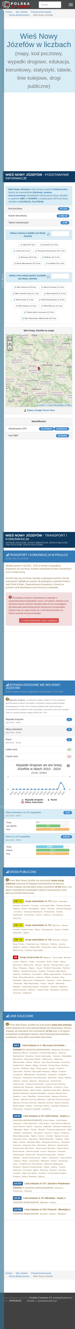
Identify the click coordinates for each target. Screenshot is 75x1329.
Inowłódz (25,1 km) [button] (56, 263)
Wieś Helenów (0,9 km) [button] (26, 287)
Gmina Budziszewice (19, 15)
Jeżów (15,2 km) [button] (22, 251)
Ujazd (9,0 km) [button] (28, 245)
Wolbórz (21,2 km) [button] (52, 257)
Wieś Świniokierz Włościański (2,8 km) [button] (40, 318)
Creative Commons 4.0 (40, 1298)
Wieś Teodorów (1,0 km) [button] (53, 287)
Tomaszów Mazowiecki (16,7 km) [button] (51, 251)
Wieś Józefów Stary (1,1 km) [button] (27, 293)
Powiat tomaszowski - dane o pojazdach (40, 620)
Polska (8, 12)
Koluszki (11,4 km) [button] (50, 245)
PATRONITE (15, 1301)
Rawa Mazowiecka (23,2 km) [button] (28, 263)
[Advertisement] (37, 133)
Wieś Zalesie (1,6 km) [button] (27, 306)
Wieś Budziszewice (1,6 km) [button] (52, 300)
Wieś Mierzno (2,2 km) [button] (52, 306)
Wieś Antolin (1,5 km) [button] (24, 300)
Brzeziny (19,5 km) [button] (29, 257)
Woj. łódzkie (21, 12)
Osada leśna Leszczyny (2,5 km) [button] (40, 312)
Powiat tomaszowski (41, 12)
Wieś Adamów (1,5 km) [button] (56, 293)
